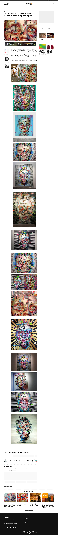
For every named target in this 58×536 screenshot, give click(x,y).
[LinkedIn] (50, 0)
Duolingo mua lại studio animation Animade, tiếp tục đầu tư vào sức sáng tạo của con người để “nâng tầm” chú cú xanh (42, 53)
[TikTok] (52, 0)
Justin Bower (20, 452)
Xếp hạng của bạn (7, 470)
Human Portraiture (12, 452)
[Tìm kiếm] (53, 8)
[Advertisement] (46, 17)
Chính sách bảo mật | (26, 533)
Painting (26, 452)
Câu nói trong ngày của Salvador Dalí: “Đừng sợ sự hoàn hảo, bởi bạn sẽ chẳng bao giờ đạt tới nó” (7, 65)
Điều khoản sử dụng (32, 533)
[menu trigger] (5, 8)
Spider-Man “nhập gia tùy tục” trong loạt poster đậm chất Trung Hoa (22, 504)
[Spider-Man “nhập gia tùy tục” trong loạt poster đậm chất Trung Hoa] (22, 497)
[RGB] (29, 4)
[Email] (8, 52)
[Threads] (53, 0)
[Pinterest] (48, 0)
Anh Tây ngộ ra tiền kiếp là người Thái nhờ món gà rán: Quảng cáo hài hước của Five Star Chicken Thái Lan (42, 41)
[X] (47, 0)
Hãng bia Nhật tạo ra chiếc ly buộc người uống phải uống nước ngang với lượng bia (35, 504)
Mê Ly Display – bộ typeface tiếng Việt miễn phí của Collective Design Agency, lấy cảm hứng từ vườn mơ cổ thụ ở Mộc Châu (48, 505)
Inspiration (6, 11)
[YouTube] (51, 0)
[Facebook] (46, 0)
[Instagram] (49, 0)
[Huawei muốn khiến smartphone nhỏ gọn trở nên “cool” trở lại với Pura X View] (50, 46)
